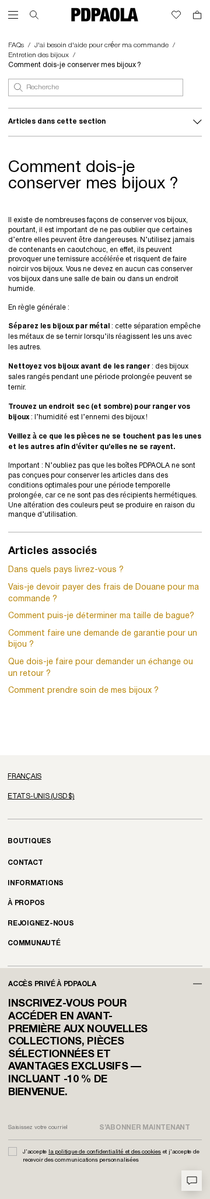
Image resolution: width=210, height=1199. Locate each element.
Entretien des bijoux (38, 55)
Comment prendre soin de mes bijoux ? (83, 691)
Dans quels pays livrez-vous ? (66, 570)
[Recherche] (34, 14)
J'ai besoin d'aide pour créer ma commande (101, 45)
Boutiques (29, 841)
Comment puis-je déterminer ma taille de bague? (101, 616)
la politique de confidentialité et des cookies (104, 1152)
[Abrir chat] (191, 1180)
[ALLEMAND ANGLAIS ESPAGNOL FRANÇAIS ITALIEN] (105, 777)
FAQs (16, 45)
